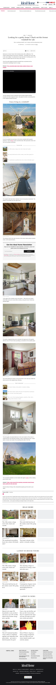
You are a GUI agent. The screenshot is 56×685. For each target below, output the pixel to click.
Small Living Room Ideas (24, 651)
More (50, 7)
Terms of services (17, 254)
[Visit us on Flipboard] (52, 2)
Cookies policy (40, 671)
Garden (13, 7)
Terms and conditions (24, 671)
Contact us (32, 669)
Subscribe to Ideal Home (48, 651)
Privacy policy (33, 671)
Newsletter (33, 50)
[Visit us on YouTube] (54, 2)
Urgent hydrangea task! (11, 10)
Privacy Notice (6, 255)
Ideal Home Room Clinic (47, 655)
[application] (19, 81)
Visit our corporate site (41, 681)
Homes (24, 35)
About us (15, 669)
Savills (27, 477)
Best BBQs (33, 653)
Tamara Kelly (21, 44)
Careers (17, 673)
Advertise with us (39, 669)
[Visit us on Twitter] (48, 2)
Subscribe (50, 4)
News (37, 44)
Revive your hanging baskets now (25, 10)
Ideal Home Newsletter (47, 653)
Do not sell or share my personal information (30, 673)
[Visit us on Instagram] (49, 2)
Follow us (27, 50)
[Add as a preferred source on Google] (28, 677)
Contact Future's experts (23, 669)
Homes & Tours (20, 7)
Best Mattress (33, 651)
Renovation (28, 7)
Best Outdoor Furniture (35, 655)
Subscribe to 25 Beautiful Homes (48, 658)
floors (12, 140)
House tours (30, 35)
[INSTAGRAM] (3, 494)
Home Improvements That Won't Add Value (24, 656)
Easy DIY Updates (22, 653)
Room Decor (6, 7)
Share (5, 50)
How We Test (15, 671)
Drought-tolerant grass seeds (40, 10)
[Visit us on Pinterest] (51, 2)
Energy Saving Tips (23, 658)
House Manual (36, 7)
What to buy (44, 7)
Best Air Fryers (34, 657)
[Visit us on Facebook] (46, 2)
